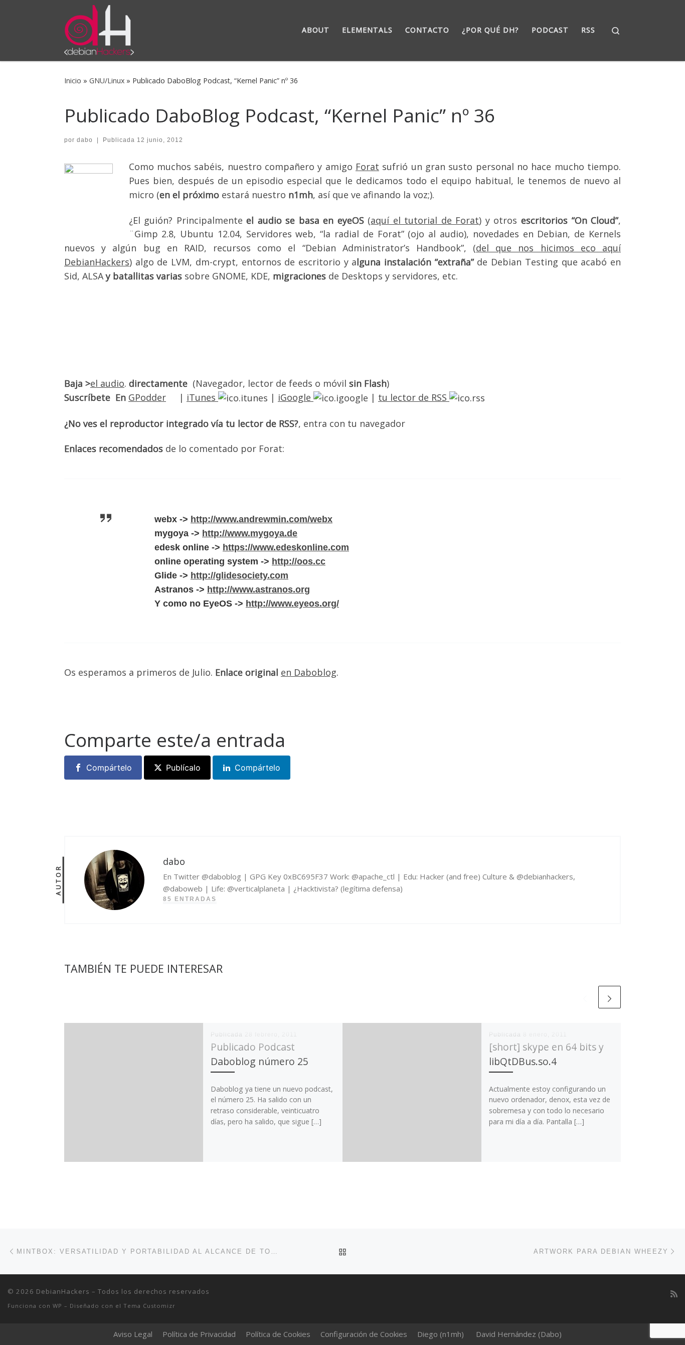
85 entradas (190, 899)
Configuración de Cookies (363, 1334)
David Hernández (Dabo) (519, 1334)
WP (57, 1305)
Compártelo (109, 768)
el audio (107, 383)
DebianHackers (63, 1291)
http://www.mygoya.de (249, 533)
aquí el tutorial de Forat (425, 220)
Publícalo (183, 768)
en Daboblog (308, 672)
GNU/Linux (106, 80)
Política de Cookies (278, 1334)
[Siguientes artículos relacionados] (609, 997)
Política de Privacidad (199, 1334)
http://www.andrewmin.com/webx (261, 519)
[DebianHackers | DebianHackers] (99, 28)
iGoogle (295, 397)
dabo (85, 139)
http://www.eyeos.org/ (292, 604)
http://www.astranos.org (258, 589)
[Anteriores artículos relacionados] (585, 997)
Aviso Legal (132, 1334)
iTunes (202, 397)
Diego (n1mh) (440, 1334)
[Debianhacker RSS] (673, 1294)
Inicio (72, 80)
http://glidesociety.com (239, 575)
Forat (367, 167)
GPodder (147, 397)
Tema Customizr (149, 1305)
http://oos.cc (298, 561)
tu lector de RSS (413, 397)
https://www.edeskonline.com (286, 547)
